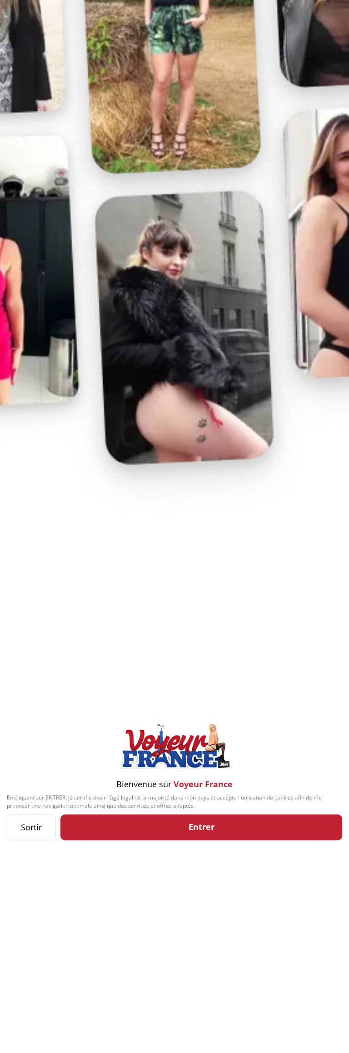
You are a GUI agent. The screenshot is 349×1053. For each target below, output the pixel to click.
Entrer (201, 826)
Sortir (31, 827)
